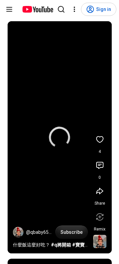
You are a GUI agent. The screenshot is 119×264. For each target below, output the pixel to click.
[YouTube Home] (37, 9)
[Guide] (9, 9)
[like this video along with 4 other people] (100, 139)
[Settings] (74, 9)
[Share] (100, 191)
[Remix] (100, 217)
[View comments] (100, 165)
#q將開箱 (61, 244)
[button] (18, 232)
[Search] (61, 9)
